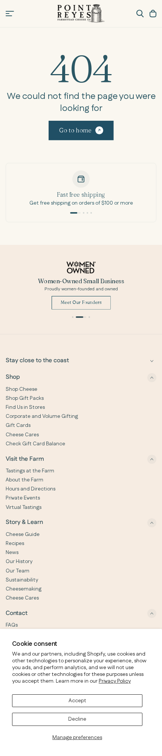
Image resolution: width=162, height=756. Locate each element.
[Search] (140, 13)
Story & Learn (24, 522)
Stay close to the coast (37, 361)
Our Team (17, 571)
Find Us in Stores (25, 407)
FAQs (12, 625)
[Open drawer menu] (10, 13)
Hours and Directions (30, 489)
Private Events (23, 498)
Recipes (15, 543)
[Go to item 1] (75, 213)
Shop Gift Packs (25, 398)
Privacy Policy (115, 681)
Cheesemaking (23, 589)
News (12, 552)
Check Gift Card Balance (35, 444)
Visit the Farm (25, 459)
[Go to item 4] (91, 213)
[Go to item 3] (87, 213)
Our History (19, 561)
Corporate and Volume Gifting (42, 416)
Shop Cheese (21, 389)
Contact (17, 613)
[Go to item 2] (83, 213)
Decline (77, 719)
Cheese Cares (22, 435)
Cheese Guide (23, 534)
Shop (13, 377)
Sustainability (22, 580)
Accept (77, 700)
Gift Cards (18, 425)
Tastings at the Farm (30, 471)
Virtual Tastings (23, 507)
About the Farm (24, 480)
